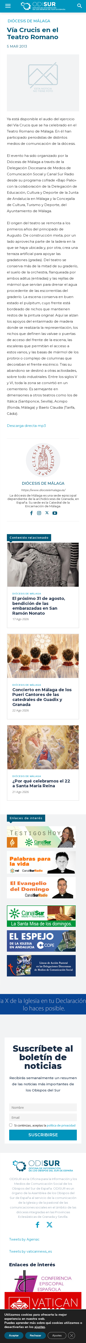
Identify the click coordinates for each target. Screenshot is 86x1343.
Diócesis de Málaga (29, 21)
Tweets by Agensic (24, 1239)
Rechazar (35, 1335)
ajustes (39, 1327)
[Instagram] (39, 512)
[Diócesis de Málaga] (43, 460)
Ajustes (57, 1335)
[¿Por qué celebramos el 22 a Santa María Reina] (43, 747)
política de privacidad (61, 1125)
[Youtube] (55, 512)
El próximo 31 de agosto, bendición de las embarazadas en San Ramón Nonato (38, 606)
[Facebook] (31, 512)
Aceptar (14, 1335)
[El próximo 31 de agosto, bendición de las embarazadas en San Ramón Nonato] (43, 565)
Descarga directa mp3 (26, 425)
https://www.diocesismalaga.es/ (43, 490)
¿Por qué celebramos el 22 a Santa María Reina (41, 784)
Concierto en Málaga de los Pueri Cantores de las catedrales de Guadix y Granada (42, 697)
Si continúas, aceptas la (44, 1125)
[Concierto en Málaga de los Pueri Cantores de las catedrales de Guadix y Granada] (43, 656)
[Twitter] (47, 512)
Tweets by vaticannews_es (30, 1251)
